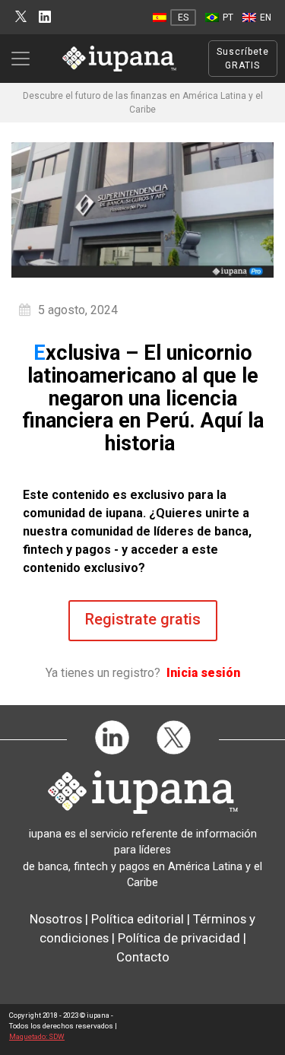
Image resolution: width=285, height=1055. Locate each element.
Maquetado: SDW (37, 1036)
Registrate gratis (143, 619)
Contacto (142, 956)
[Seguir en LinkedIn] (44, 17)
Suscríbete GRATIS (243, 58)
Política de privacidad (179, 937)
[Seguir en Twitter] (21, 17)
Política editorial (137, 918)
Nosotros (56, 918)
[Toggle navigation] (25, 58)
